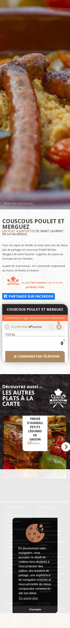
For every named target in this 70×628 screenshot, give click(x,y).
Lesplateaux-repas (46, 624)
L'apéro (43, 515)
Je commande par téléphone (37, 356)
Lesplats (14, 624)
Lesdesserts (29, 624)
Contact (63, 624)
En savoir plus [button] (28, 598)
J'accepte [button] (35, 609)
